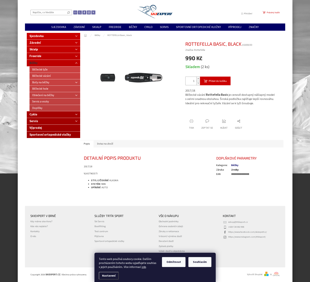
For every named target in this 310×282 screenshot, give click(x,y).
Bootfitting (100, 226)
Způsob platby (166, 246)
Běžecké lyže (40, 70)
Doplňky (37, 108)
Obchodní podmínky (169, 221)
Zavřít (204, 114)
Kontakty (35, 231)
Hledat (69, 12)
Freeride (35, 56)
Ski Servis (99, 221)
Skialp (33, 49)
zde (144, 267)
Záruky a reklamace (169, 231)
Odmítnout (173, 262)
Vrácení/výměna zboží (170, 236)
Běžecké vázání (41, 76)
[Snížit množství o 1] (198, 83)
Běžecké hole (40, 89)
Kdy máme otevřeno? (41, 221)
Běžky (33, 63)
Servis (33, 121)
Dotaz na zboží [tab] (105, 144)
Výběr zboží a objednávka (172, 250)
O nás (33, 236)
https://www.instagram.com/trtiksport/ (247, 236)
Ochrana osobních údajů (171, 226)
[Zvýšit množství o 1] (198, 79)
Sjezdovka (36, 36)
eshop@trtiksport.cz (238, 222)
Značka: (195, 50)
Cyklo (33, 114)
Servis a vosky (40, 102)
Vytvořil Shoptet (254, 274)
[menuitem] (59, 27)
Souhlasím (200, 262)
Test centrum (101, 231)
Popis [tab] (87, 144)
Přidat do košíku (218, 80)
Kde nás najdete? (39, 226)
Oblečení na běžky (43, 95)
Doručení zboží (166, 241)
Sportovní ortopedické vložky (50, 135)
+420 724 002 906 (236, 227)
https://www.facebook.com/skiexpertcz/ (247, 232)
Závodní (35, 43)
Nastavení (108, 276)
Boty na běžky (40, 82)
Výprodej (35, 128)
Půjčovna (99, 236)
